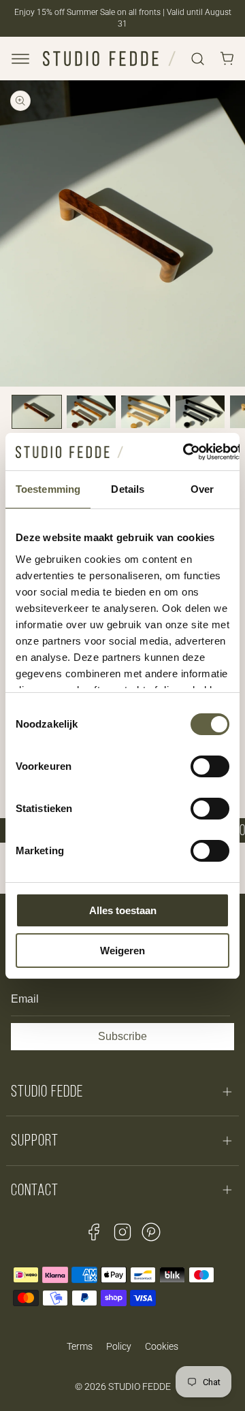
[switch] (210, 766)
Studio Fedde (139, 1386)
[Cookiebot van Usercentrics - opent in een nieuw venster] (184, 452)
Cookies (161, 1346)
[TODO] (36, 411)
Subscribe (122, 1036)
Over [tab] (202, 489)
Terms (80, 1346)
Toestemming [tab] (48, 489)
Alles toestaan (123, 910)
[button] (20, 59)
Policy (118, 1346)
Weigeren (122, 950)
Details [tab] (127, 489)
